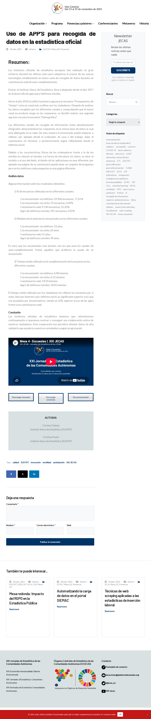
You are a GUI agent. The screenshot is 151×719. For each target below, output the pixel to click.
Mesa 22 (68, 584)
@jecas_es (111, 683)
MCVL (133, 185)
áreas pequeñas (125, 214)
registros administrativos (117, 200)
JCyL (108, 185)
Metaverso (128, 23)
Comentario (12, 504)
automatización (113, 139)
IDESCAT (110, 171)
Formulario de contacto (116, 667)
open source (128, 189)
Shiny (133, 200)
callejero (110, 146)
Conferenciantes (108, 23)
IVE (133, 182)
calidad (16, 462)
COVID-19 (111, 150)
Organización (37, 23)
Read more (14, 609)
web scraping (125, 210)
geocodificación (113, 164)
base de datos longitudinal (118, 143)
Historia (144, 23)
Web (69, 525)
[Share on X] (23, 474)
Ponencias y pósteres (79, 23)
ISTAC (127, 182)
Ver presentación (81, 397)
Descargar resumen (21, 397)
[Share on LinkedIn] (34, 474)
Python (120, 193)
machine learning (120, 185)
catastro (132, 146)
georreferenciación (115, 168)
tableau (109, 207)
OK (120, 714)
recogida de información (117, 196)
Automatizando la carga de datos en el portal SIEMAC (74, 595)
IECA (119, 171)
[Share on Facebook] (11, 474)
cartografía (121, 146)
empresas (110, 161)
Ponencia (64, 49)
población (110, 193)
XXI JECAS (72, 462)
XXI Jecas (110, 691)
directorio (119, 153)
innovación (36, 462)
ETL (119, 161)
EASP (129, 153)
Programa (57, 23)
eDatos (32, 49)
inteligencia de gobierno (117, 178)
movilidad (47, 462)
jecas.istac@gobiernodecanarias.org (122, 675)
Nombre (10, 525)
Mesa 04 (56, 49)
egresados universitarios (117, 157)
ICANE (129, 168)
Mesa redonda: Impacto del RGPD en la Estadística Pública (26, 598)
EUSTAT (47, 49)
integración (124, 175)
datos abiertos (125, 150)
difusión (110, 153)
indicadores (111, 175)
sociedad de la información (118, 203)
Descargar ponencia (51, 398)
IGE (125, 171)
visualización (112, 210)
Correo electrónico (46, 525)
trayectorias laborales (125, 207)
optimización (59, 462)
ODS (119, 189)
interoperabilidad (114, 182)
